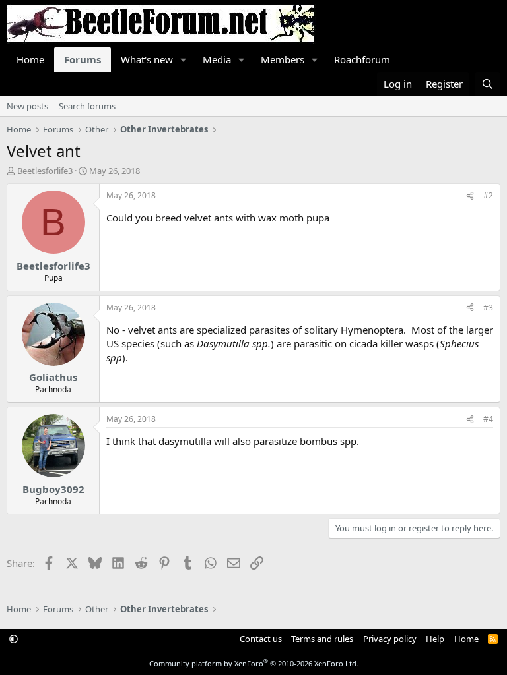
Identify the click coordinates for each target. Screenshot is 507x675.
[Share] (470, 196)
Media (217, 59)
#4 (488, 419)
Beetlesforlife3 (45, 171)
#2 (488, 195)
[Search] (487, 84)
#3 (488, 307)
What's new (147, 59)
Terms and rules (322, 639)
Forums (82, 59)
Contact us (261, 639)
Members (282, 59)
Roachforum (362, 59)
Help (435, 639)
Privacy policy (390, 639)
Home (30, 59)
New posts (27, 106)
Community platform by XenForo (253, 663)
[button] (183, 59)
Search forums (87, 106)
